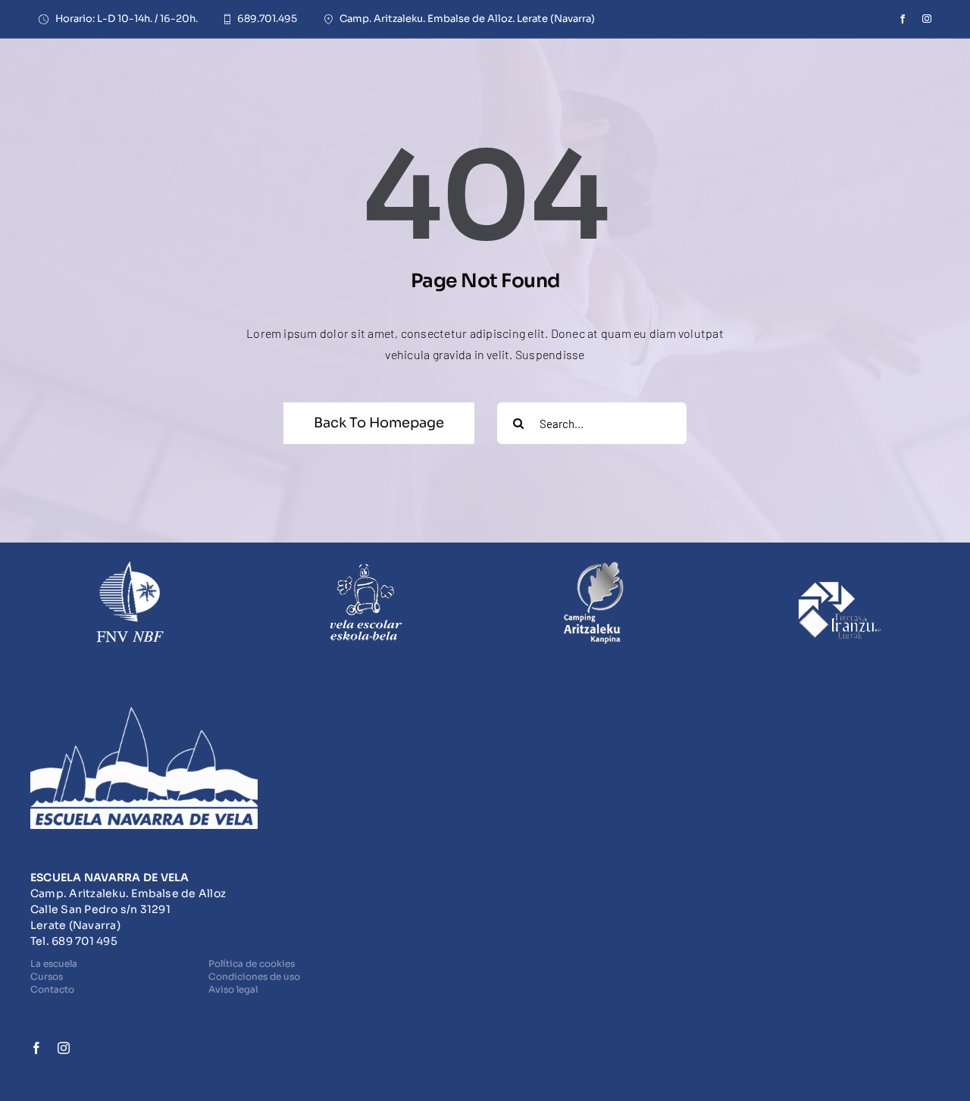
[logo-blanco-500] (144, 712)
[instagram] (926, 18)
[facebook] (902, 18)
